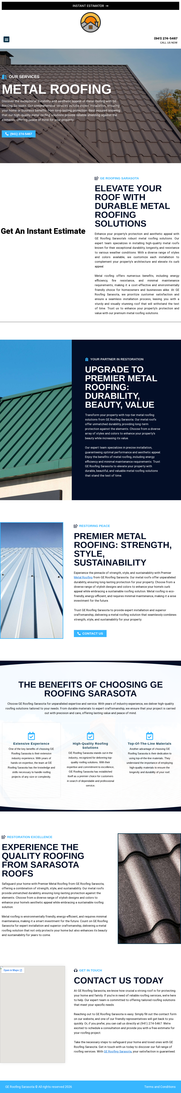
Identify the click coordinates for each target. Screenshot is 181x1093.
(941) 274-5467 (165, 38)
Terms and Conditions (160, 1087)
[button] (6, 39)
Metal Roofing (83, 577)
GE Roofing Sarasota (118, 1051)
